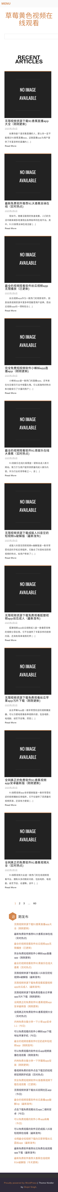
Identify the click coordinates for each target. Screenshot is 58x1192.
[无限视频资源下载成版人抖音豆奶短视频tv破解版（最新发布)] (27, 506)
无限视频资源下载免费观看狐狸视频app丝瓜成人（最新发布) (27, 617)
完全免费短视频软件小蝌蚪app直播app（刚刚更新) (26, 370)
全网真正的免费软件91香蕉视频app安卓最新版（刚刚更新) (26, 782)
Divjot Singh (30, 1187)
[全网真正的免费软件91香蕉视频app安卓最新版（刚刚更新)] (27, 753)
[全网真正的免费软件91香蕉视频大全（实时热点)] (27, 836)
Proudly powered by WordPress (20, 1183)
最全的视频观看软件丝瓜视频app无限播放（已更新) (26, 287)
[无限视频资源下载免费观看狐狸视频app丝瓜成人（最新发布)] (27, 589)
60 (34, 903)
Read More (10, 146)
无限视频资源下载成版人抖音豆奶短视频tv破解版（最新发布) (27, 534)
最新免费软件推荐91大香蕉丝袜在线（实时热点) (27, 205)
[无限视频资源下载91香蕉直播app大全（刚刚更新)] (27, 94)
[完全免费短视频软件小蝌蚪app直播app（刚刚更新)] (27, 342)
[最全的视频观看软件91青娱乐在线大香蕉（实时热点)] (27, 424)
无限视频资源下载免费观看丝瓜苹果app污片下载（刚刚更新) (27, 699)
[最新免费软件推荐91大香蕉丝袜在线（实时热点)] (27, 177)
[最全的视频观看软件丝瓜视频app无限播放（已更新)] (27, 259)
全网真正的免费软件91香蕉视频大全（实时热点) (27, 864)
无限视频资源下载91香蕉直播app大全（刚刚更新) (27, 122)
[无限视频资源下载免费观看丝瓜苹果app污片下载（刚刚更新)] (27, 671)
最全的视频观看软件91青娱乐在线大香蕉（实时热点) (27, 452)
